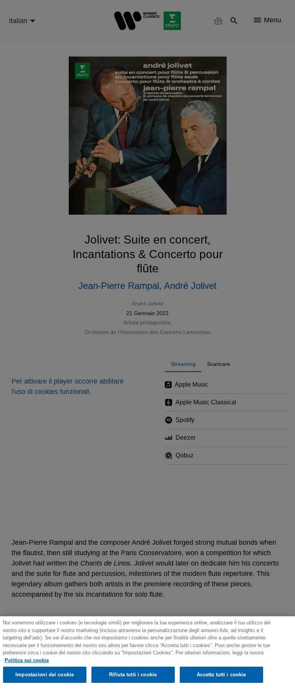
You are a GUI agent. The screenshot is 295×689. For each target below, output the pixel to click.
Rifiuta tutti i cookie (133, 674)
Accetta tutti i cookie (221, 674)
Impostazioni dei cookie (44, 674)
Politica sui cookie (27, 660)
